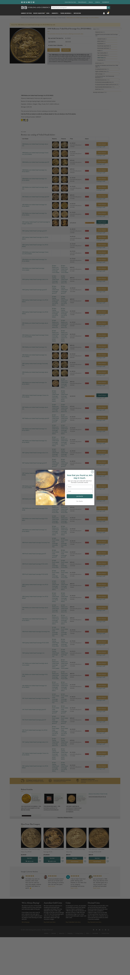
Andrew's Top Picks (26, 13)
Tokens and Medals (65, 13)
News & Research (82, 2)
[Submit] (108, 7)
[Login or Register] (104, 13)
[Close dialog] (92, 471)
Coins (48, 13)
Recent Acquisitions (39, 13)
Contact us (97, 2)
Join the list (80, 496)
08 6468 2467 (106, 2)
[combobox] (80, 7)
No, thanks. (79, 501)
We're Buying (77, 13)
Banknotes (55, 13)
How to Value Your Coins (70, 2)
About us (91, 2)
